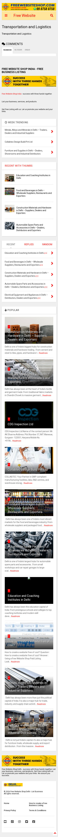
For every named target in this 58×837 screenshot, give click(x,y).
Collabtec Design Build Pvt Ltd (28, 469)
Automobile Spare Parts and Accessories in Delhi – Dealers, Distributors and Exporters (30, 227)
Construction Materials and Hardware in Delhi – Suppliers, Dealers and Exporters (33, 210)
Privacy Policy (10, 810)
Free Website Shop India (11, 94)
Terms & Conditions (37, 810)
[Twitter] (26, 821)
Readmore (43, 353)
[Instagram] (19, 821)
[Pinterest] (12, 821)
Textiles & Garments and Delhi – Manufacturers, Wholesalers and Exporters (29, 378)
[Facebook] (33, 821)
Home (6, 803)
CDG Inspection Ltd (20, 424)
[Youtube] (5, 821)
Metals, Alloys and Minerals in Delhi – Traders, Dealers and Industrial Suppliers (27, 686)
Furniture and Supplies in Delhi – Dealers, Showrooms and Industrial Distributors (29, 729)
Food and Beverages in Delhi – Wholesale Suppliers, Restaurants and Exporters (34, 193)
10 (9, 720)
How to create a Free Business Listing (38, 804)
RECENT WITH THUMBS (19, 165)
